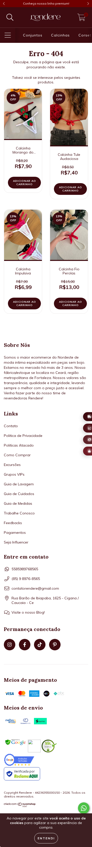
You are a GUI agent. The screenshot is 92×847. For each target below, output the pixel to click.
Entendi (46, 838)
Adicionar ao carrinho (24, 182)
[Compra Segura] (87, 451)
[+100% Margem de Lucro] (87, 428)
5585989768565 (25, 569)
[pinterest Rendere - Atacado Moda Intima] (55, 644)
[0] (81, 18)
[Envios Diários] (87, 416)
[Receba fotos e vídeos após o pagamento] (87, 439)
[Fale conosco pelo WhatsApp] (83, 808)
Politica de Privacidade (23, 435)
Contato (11, 426)
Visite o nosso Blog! (28, 612)
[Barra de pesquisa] (10, 17)
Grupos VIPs (14, 474)
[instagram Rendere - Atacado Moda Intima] (9, 644)
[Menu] (8, 35)
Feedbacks (13, 523)
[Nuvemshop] (20, 806)
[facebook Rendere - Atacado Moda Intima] (24, 644)
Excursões (12, 464)
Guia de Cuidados (19, 493)
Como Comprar (17, 455)
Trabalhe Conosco (19, 513)
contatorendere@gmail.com (35, 588)
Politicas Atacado (19, 445)
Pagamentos (15, 532)
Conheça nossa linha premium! (46, 3)
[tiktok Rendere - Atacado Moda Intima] (39, 644)
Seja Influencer (16, 542)
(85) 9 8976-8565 (26, 578)
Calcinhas (60, 35)
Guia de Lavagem (19, 484)
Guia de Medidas (18, 503)
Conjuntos (32, 35)
